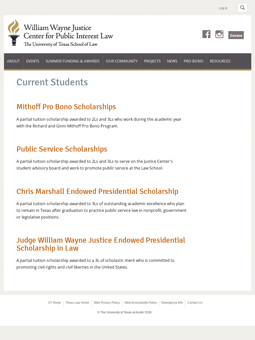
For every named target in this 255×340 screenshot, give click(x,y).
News (172, 60)
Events (32, 60)
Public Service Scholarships (61, 149)
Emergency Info (172, 302)
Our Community (121, 63)
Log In (223, 8)
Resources (220, 60)
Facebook (206, 35)
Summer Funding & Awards (72, 63)
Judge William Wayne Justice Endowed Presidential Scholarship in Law (100, 244)
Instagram (219, 35)
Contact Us (195, 302)
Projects (154, 63)
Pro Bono (193, 60)
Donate (236, 35)
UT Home (54, 302)
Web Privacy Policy (107, 302)
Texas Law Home (77, 302)
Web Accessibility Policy (141, 302)
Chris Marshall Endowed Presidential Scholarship (97, 191)
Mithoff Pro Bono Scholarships (66, 106)
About (15, 63)
